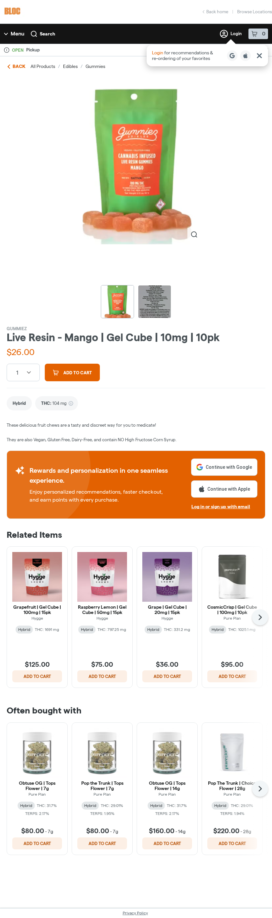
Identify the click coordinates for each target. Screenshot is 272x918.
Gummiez (17, 328)
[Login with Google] (232, 55)
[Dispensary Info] (6, 50)
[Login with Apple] (245, 55)
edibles (70, 66)
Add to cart (37, 676)
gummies (95, 66)
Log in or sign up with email (220, 506)
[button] (207, 55)
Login (236, 33)
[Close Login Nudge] (259, 55)
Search (47, 33)
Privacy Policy (135, 913)
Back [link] (19, 66)
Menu (17, 33)
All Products (43, 66)
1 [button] (17, 372)
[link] (19, 403)
